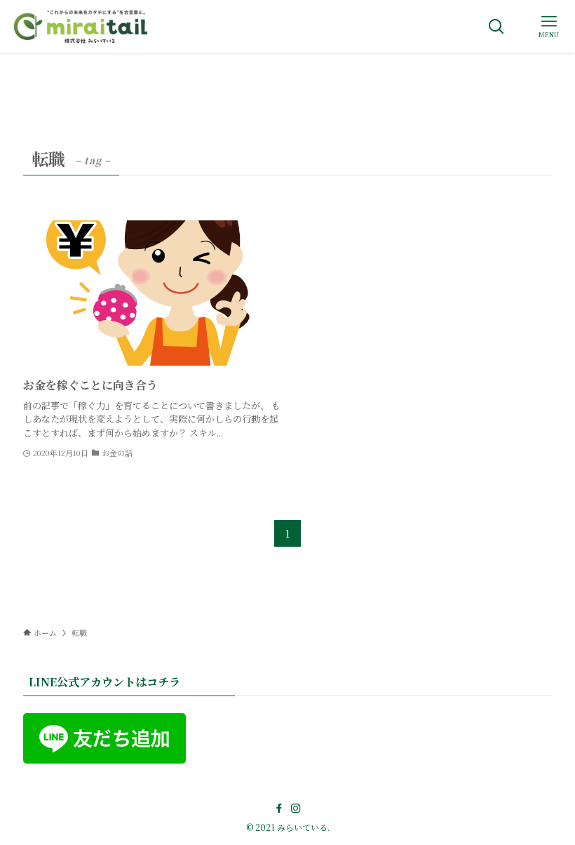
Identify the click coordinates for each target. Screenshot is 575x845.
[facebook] (279, 808)
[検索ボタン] (496, 26)
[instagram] (296, 808)
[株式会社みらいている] (83, 26)
